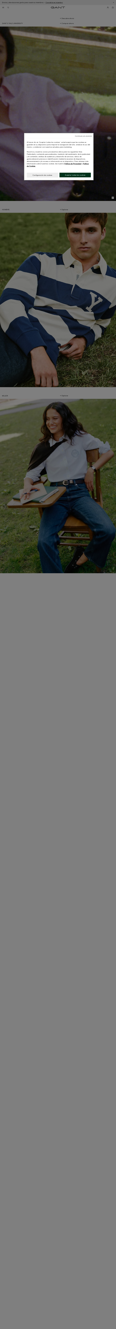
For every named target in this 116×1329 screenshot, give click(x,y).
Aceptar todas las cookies (75, 175)
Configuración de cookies (42, 175)
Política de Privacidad (72, 164)
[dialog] (59, 156)
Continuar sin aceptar (83, 136)
